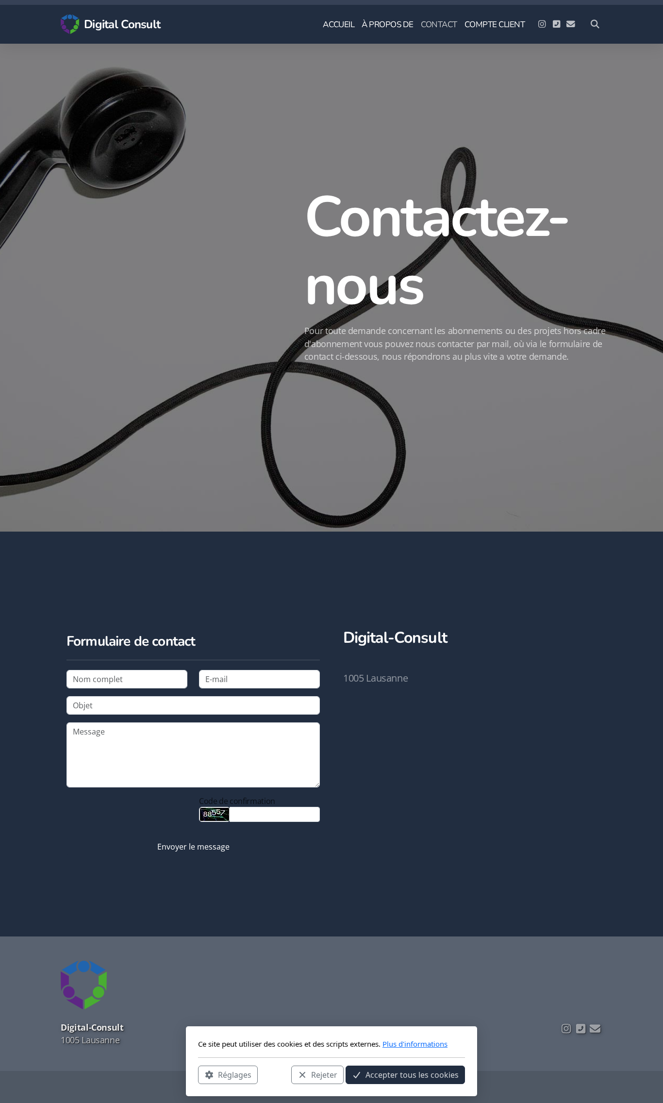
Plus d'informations (415, 1044)
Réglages (234, 1074)
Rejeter (324, 1074)
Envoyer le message (193, 846)
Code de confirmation (237, 801)
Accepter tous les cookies (412, 1074)
